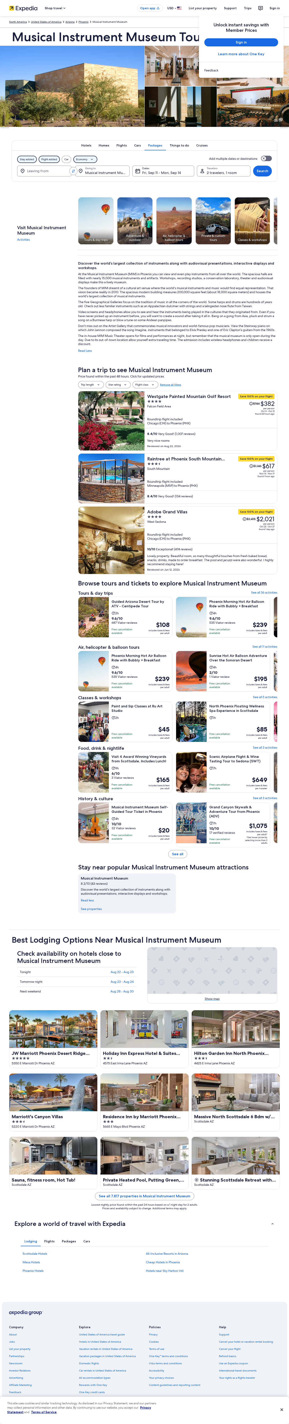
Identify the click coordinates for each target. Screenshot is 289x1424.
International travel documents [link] (237, 1370)
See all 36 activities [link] (264, 592)
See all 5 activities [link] (265, 697)
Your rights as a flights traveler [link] (237, 1378)
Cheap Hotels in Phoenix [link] (163, 1262)
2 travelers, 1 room (222, 172)
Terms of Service (44, 1412)
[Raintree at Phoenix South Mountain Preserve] (210, 478)
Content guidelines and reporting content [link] (174, 1385)
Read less (87, 900)
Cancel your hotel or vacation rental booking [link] (246, 1342)
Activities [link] (23, 240)
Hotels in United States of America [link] (100, 1342)
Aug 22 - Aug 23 (122, 972)
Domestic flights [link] (89, 1363)
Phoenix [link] (84, 22)
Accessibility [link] (156, 1370)
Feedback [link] (15, 1392)
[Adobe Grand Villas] (210, 540)
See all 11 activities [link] (264, 647)
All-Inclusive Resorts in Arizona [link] (167, 1254)
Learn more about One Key (241, 54)
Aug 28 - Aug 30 (122, 991)
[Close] (282, 1410)
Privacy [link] (153, 1334)
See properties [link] (91, 909)
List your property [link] (19, 1349)
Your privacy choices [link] (161, 1378)
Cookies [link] (154, 1342)
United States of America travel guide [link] (102, 1334)
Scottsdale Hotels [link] (35, 1254)
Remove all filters (170, 384)
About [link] (13, 1334)
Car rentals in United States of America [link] (102, 1370)
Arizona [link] (70, 22)
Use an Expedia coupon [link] (233, 1363)
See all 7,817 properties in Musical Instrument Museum (144, 1196)
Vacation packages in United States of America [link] (107, 1356)
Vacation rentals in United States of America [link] (105, 1349)
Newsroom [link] (16, 1363)
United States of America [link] (46, 22)
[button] (144, 1223)
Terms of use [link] (156, 1349)
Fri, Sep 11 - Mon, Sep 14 (161, 172)
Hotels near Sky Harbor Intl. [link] (165, 1271)
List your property (203, 8)
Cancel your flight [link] (229, 1349)
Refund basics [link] (227, 1356)
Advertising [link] (16, 1378)
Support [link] (224, 1334)
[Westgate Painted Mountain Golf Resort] (210, 421)
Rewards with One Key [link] (93, 1385)
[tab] (86, 145)
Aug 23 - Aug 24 (122, 982)
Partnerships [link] (16, 1356)
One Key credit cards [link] (92, 1392)
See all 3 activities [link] (265, 747)
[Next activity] (277, 220)
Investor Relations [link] (19, 1370)
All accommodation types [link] (94, 1378)
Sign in (275, 8)
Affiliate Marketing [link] (20, 1385)
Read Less (85, 351)
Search (262, 171)
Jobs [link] (12, 1342)
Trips (248, 8)
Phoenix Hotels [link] (33, 1271)
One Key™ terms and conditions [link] (168, 1356)
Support (230, 8)
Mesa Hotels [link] (31, 1262)
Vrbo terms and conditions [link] (165, 1363)
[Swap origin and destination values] (73, 171)
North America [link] (18, 22)
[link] (241, 70)
